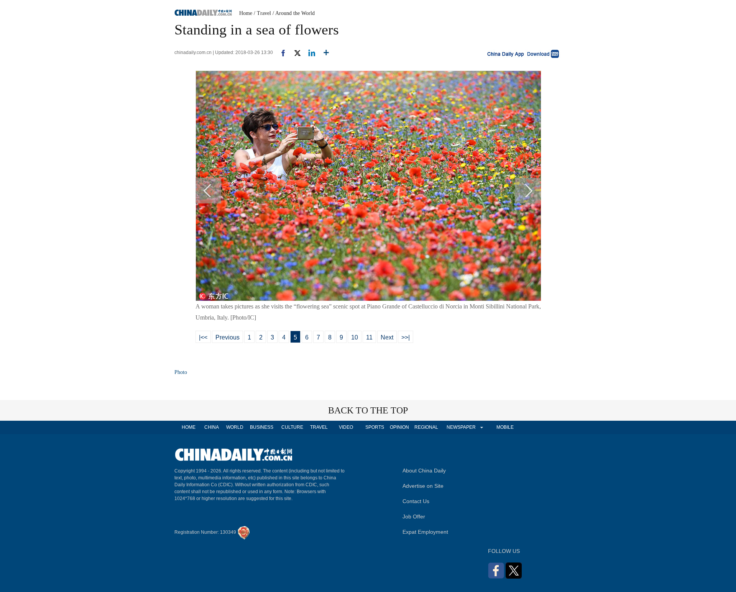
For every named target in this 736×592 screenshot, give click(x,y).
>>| (405, 337)
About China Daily (424, 470)
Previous (227, 337)
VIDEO (346, 427)
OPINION (399, 427)
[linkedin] (308, 52)
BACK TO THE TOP (368, 410)
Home (245, 13)
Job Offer (413, 516)
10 (354, 337)
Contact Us (415, 501)
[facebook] (280, 52)
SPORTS (374, 427)
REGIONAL (426, 427)
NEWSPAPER (461, 427)
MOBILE (505, 427)
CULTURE (292, 427)
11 (369, 337)
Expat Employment (425, 532)
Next (387, 337)
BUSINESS (261, 427)
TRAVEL (319, 427)
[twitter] (294, 52)
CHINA (211, 427)
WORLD (234, 427)
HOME (189, 427)
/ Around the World (294, 13)
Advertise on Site (423, 486)
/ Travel (262, 13)
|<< (203, 337)
